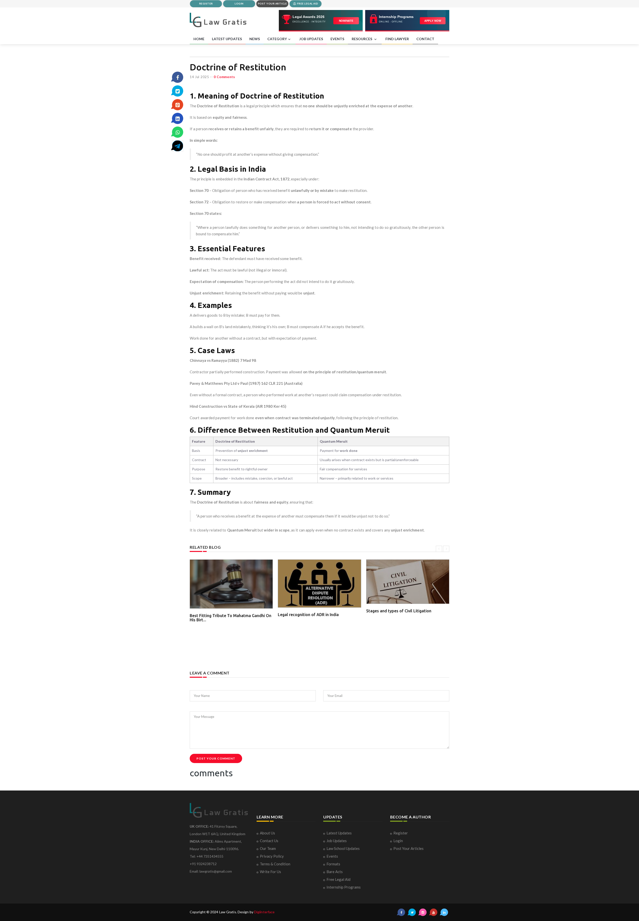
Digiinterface (264, 912)
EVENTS (337, 39)
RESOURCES (362, 39)
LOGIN (239, 3)
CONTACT (425, 39)
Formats (333, 864)
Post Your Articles (408, 848)
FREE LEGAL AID (307, 3)
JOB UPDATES (311, 39)
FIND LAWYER (397, 39)
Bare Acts (334, 871)
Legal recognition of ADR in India (308, 614)
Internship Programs (343, 887)
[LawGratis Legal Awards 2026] (321, 20)
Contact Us (269, 840)
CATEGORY (277, 39)
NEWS (254, 39)
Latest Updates (339, 833)
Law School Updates (343, 848)
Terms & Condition (275, 864)
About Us (267, 833)
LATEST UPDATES (227, 39)
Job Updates (336, 840)
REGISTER (206, 3)
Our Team (268, 848)
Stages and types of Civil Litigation (398, 611)
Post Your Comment (215, 758)
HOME (198, 39)
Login (398, 840)
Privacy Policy (272, 856)
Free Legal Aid (338, 879)
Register (400, 833)
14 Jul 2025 (199, 77)
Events (332, 856)
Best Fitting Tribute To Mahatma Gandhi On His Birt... (230, 617)
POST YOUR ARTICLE (272, 3)
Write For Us (270, 871)
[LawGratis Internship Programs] (407, 20)
